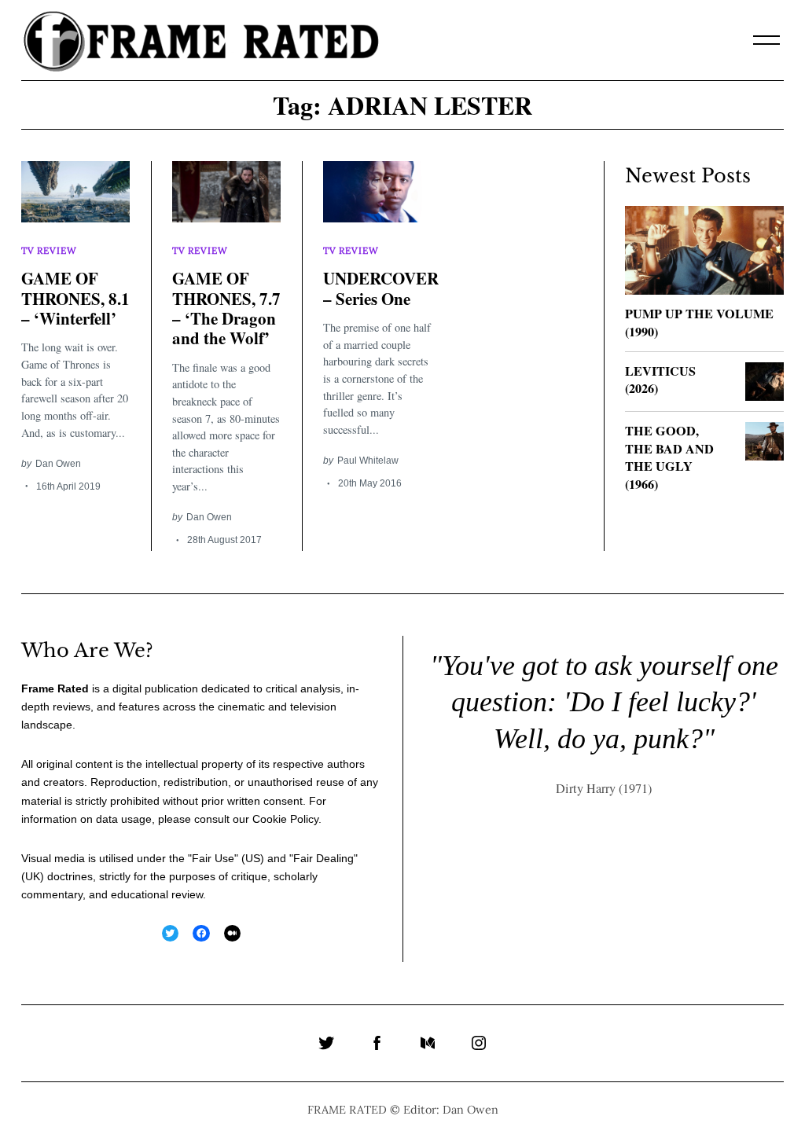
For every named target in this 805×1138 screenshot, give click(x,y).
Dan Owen (58, 463)
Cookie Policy (285, 819)
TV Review (48, 250)
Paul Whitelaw (368, 460)
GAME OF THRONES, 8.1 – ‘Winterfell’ (75, 297)
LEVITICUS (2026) (660, 380)
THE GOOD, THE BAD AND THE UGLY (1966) (669, 457)
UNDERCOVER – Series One (381, 288)
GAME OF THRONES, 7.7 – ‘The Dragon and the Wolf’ (226, 308)
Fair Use (213, 858)
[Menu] (766, 40)
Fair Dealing (323, 858)
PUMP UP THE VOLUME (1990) (699, 322)
